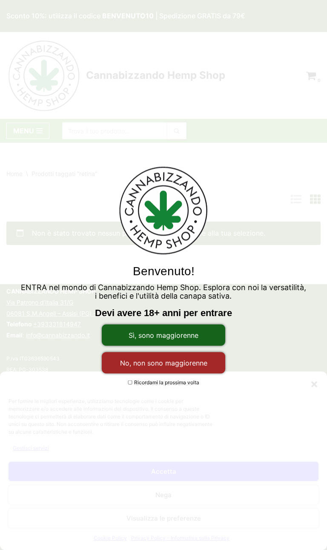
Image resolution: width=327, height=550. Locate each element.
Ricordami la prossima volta (166, 382)
